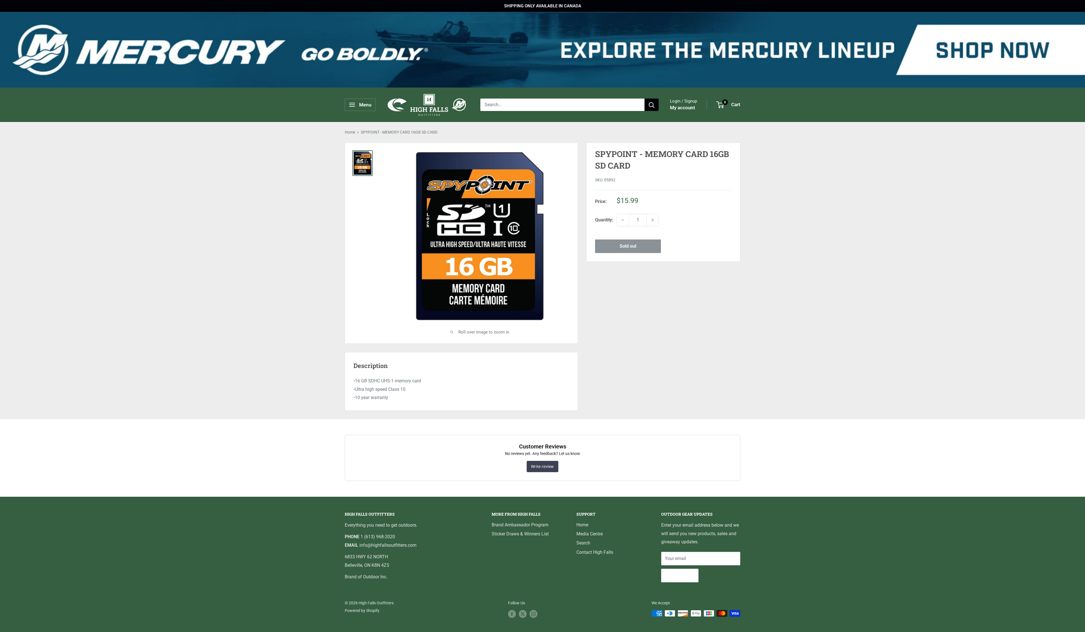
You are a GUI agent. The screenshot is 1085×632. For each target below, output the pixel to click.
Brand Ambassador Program (520, 525)
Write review (542, 466)
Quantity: (604, 220)
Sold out (628, 246)
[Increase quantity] (653, 220)
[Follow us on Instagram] (533, 614)
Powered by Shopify (362, 610)
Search (583, 543)
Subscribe (680, 575)
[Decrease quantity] (623, 220)
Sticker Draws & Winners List (520, 534)
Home (350, 132)
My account (682, 107)
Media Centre (589, 534)
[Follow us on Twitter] (523, 614)
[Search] (652, 105)
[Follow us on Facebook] (512, 614)
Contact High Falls (594, 552)
